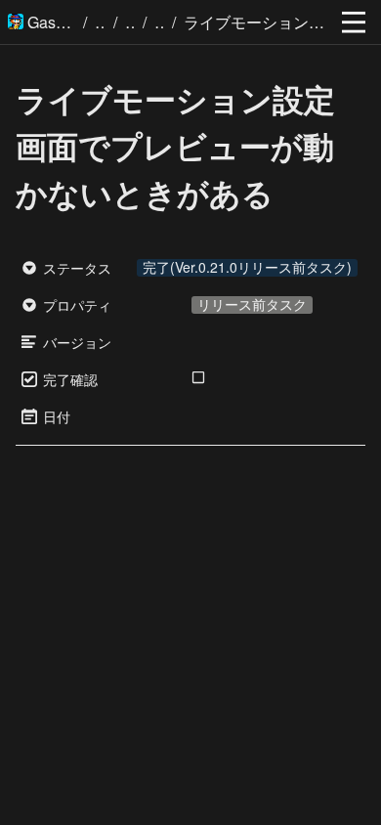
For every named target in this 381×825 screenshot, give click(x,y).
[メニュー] (353, 22)
